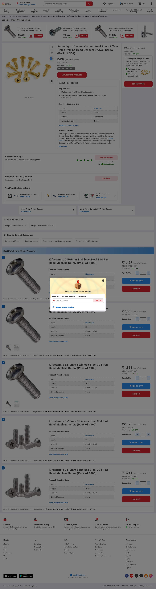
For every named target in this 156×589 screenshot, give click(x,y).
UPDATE (98, 300)
